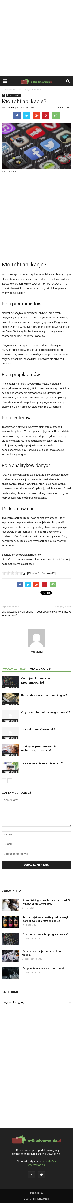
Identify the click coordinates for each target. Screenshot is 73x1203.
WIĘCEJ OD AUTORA (40, 669)
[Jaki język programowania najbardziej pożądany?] (10, 750)
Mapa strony (36, 1192)
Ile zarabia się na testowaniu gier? (44, 695)
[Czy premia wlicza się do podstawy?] (10, 973)
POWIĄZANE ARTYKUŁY (14, 669)
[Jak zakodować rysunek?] (10, 733)
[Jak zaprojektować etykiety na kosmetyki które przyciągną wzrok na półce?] (10, 922)
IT (3, 95)
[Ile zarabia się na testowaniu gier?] (10, 699)
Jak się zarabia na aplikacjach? (42, 763)
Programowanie (13, 95)
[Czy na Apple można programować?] (10, 716)
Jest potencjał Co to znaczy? (54, 611)
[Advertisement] (36, 38)
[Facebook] (31, 1174)
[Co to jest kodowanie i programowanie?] (10, 682)
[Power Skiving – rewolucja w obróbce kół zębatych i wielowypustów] (10, 905)
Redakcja (13, 107)
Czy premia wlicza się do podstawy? (43, 968)
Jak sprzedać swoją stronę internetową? (17, 613)
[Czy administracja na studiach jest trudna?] (10, 956)
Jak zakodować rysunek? (38, 729)
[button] (68, 81)
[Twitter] (41, 1174)
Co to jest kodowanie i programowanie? (45, 934)
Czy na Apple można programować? (45, 712)
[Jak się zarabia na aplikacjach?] (10, 767)
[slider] (12, 573)
